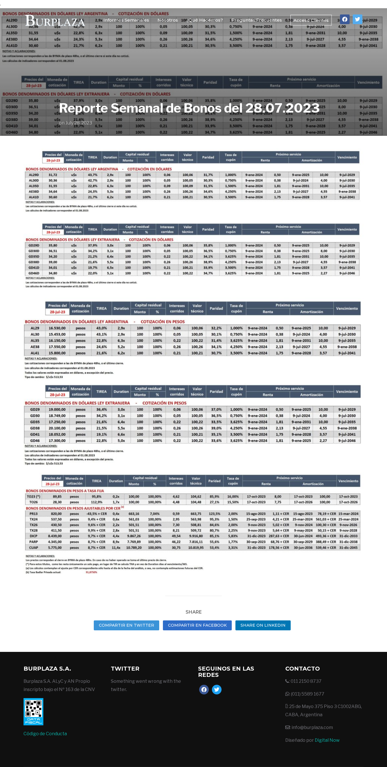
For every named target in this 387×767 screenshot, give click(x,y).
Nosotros (168, 20)
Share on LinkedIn (263, 625)
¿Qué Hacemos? (204, 20)
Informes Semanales (126, 20)
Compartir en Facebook (197, 625)
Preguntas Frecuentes (256, 20)
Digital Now (327, 740)
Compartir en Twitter (126, 625)
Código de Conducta (45, 733)
